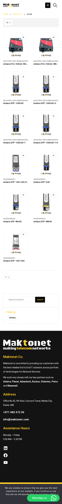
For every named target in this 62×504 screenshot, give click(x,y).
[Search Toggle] (55, 5)
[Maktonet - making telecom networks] (11, 5)
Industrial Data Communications (16, 61)
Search (40, 299)
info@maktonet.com (16, 419)
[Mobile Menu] (47, 5)
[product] (15, 44)
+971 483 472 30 (13, 412)
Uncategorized (9, 179)
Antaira (12, 318)
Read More (23, 37)
